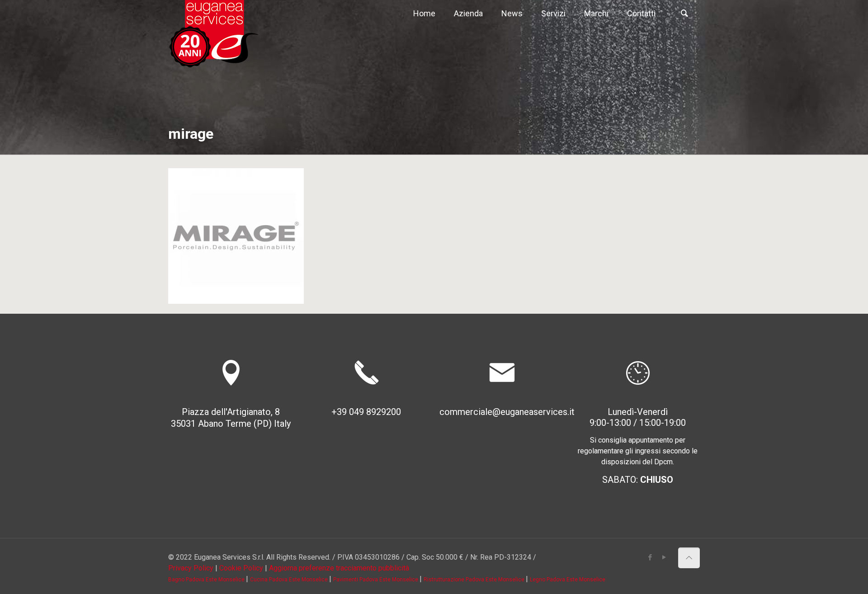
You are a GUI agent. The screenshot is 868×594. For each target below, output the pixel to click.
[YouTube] (664, 557)
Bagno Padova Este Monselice (207, 579)
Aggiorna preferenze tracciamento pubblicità (339, 568)
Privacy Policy (190, 568)
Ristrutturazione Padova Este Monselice (475, 579)
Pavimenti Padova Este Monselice (376, 579)
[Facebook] (650, 557)
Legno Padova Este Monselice (567, 579)
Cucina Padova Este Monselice (289, 579)
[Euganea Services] (213, 34)
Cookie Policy (241, 568)
